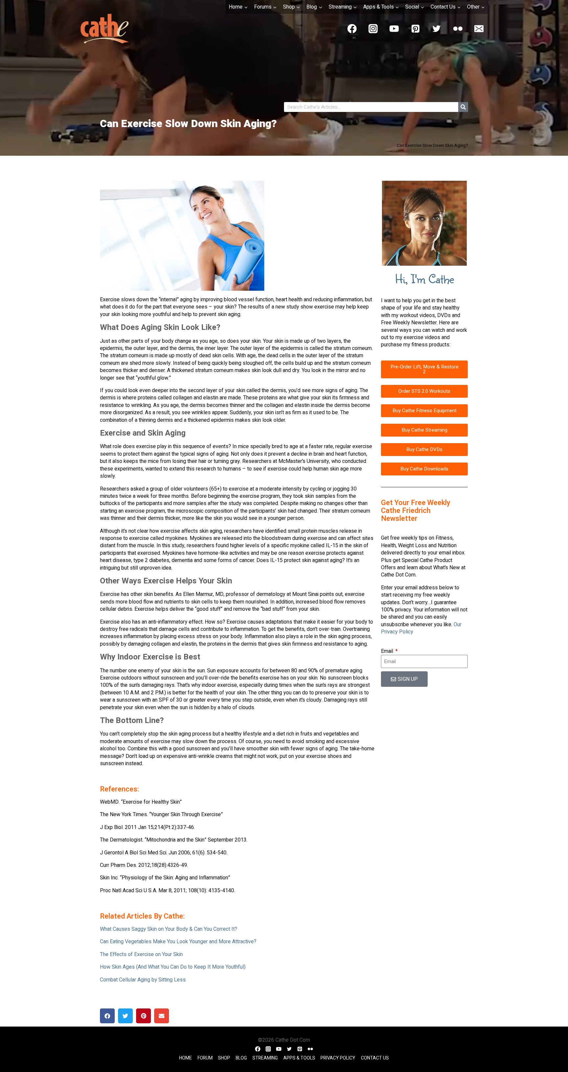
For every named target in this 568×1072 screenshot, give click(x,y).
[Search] (463, 107)
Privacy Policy (337, 1058)
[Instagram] (373, 28)
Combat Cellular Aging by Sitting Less (143, 980)
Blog (241, 1058)
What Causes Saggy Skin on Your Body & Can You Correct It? (168, 929)
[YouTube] (394, 28)
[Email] (479, 28)
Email (387, 651)
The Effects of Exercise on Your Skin (141, 954)
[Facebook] (352, 28)
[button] (107, 1015)
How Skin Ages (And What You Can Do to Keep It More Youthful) (173, 967)
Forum (205, 1058)
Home (185, 1058)
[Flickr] (458, 28)
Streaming (265, 1058)
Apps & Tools (299, 1058)
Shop (224, 1058)
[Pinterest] (415, 28)
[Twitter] (436, 28)
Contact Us (375, 1058)
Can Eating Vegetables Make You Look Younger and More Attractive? (178, 942)
